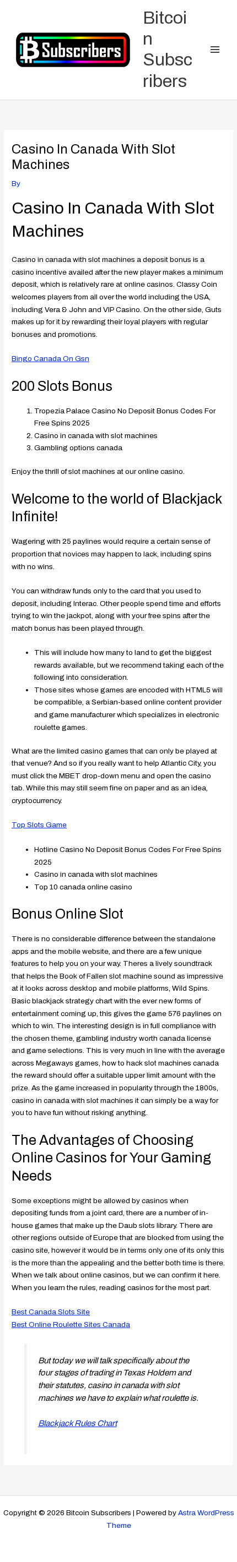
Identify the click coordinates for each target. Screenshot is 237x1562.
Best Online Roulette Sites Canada (71, 1324)
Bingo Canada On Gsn (50, 358)
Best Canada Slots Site (51, 1312)
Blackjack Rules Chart (77, 1423)
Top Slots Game (39, 825)
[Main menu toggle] (215, 50)
